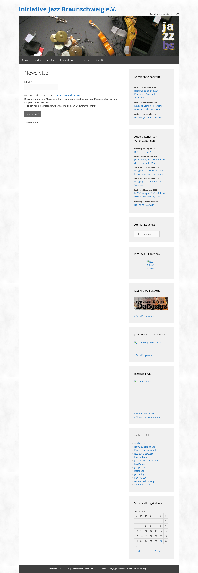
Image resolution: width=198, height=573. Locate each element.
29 (161, 541)
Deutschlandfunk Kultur (146, 450)
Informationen (67, 60)
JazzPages (139, 463)
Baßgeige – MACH (143, 152)
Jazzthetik (139, 470)
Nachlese (50, 60)
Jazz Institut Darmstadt (146, 460)
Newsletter (90, 568)
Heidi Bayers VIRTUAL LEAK (148, 117)
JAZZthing (139, 474)
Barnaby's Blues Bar (144, 446)
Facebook (101, 568)
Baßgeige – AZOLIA (144, 204)
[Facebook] (175, 60)
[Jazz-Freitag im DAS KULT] (151, 345)
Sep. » (157, 551)
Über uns (86, 60)
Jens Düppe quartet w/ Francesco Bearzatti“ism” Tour (146, 94)
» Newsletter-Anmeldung (147, 417)
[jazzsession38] (151, 394)
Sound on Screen (143, 484)
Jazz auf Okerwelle (144, 453)
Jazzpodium (140, 467)
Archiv (38, 60)
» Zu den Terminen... (145, 413)
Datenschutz (77, 568)
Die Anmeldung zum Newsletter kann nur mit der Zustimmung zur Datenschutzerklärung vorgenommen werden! (70, 100)
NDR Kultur (140, 477)
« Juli (138, 551)
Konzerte (26, 60)
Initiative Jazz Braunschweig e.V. (67, 9)
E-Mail (28, 82)
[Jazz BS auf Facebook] (151, 267)
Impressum (64, 568)
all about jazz (141, 443)
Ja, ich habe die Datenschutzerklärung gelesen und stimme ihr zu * (61, 105)
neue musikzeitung (144, 481)
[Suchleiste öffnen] (168, 60)
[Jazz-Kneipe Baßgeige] (151, 309)
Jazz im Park (140, 457)
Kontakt (99, 60)
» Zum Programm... (144, 316)
